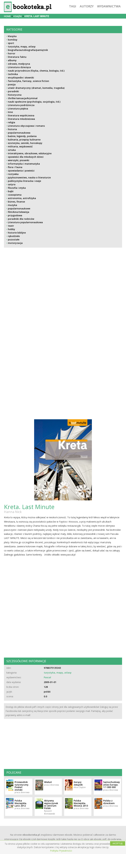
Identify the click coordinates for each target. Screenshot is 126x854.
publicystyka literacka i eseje (24, 180)
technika (13, 74)
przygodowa (15, 215)
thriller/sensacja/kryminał (22, 98)
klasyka (12, 36)
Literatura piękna (18, 108)
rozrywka (13, 174)
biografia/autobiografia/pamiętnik (28, 50)
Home (7, 16)
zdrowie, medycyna (19, 63)
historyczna (14, 94)
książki (17, 16)
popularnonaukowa (19, 132)
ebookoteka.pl (31, 834)
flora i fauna (15, 167)
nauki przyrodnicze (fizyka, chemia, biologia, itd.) (36, 70)
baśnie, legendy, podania (22, 136)
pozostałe (13, 239)
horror (11, 53)
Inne (10, 112)
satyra (11, 184)
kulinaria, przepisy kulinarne (24, 139)
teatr (11, 225)
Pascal (47, 677)
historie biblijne (17, 232)
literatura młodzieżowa (21, 118)
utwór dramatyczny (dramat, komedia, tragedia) (36, 87)
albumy (12, 60)
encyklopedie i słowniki (21, 77)
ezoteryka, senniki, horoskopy (25, 143)
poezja (12, 84)
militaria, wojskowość (20, 146)
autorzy (87, 6)
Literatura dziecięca (19, 67)
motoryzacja (15, 243)
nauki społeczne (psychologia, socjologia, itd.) (34, 101)
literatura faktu (17, 56)
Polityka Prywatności (61, 850)
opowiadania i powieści (21, 170)
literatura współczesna (21, 115)
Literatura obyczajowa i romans (26, 125)
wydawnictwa (109, 6)
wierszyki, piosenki (18, 160)
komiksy (12, 39)
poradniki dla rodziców (21, 218)
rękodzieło (14, 236)
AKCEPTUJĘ (118, 843)
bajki (10, 191)
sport (11, 43)
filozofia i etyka (17, 187)
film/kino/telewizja (18, 212)
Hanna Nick (13, 512)
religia (11, 122)
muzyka (12, 205)
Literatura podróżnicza (21, 105)
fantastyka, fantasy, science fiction (28, 81)
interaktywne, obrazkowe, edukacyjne (30, 153)
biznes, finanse (16, 201)
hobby (11, 229)
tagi (72, 6)
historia (12, 129)
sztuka (12, 149)
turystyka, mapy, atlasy (22, 46)
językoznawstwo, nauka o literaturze (29, 177)
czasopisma (14, 194)
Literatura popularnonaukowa (25, 222)
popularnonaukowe (19, 208)
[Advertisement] (63, 310)
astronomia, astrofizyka (22, 198)
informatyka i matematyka (24, 163)
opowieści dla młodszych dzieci (25, 156)
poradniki (13, 91)
